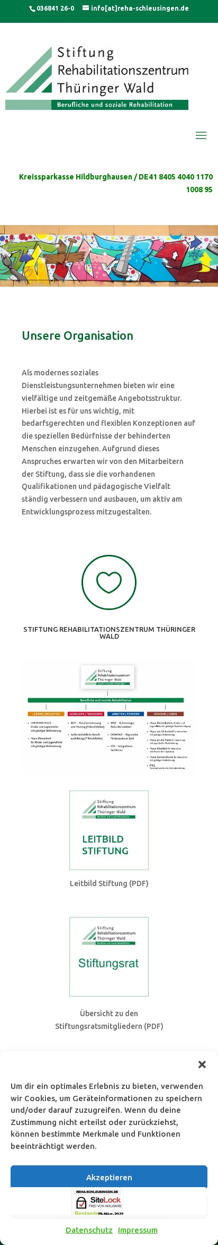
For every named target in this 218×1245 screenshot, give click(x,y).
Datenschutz (89, 1229)
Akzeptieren (109, 1177)
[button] (202, 1064)
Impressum (138, 1229)
